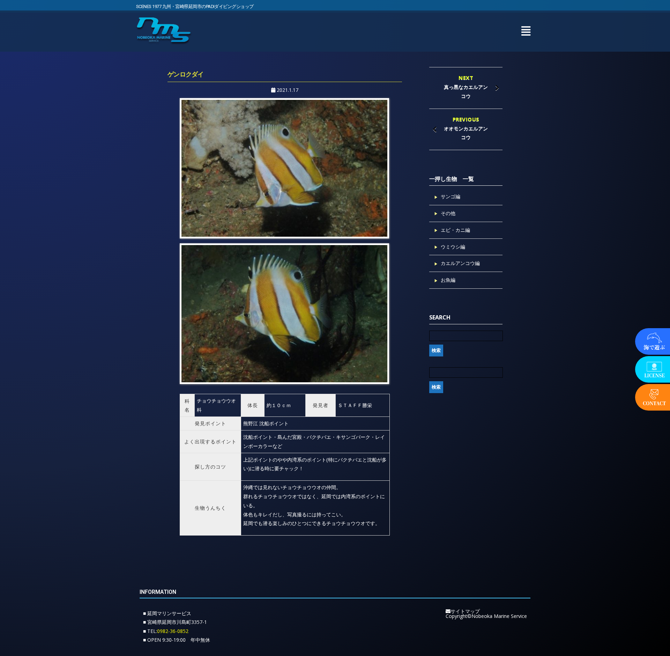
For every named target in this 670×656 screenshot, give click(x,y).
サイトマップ (465, 611)
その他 (448, 213)
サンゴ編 (450, 196)
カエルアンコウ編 (460, 263)
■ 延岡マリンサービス (167, 613)
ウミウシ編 (453, 246)
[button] (526, 31)
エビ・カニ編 (455, 230)
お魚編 (448, 280)
